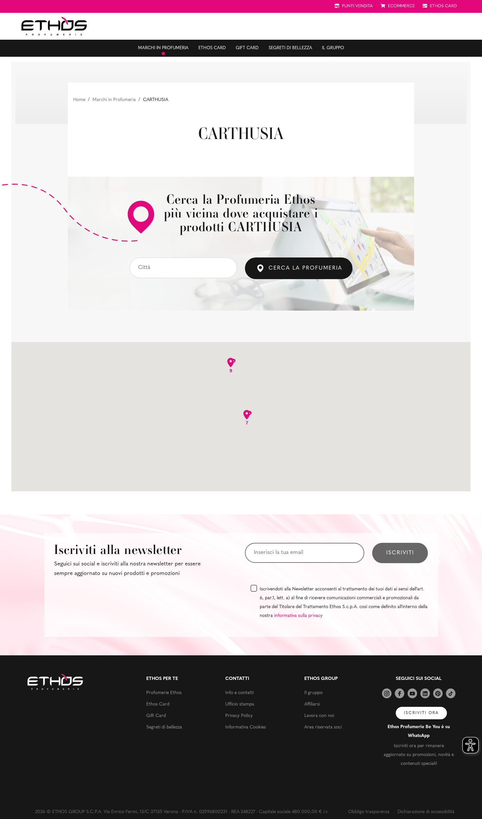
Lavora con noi (319, 715)
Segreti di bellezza (290, 48)
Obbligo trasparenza (369, 811)
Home (79, 99)
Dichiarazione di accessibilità (425, 811)
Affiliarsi (312, 704)
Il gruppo (333, 48)
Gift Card (247, 48)
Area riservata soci (323, 727)
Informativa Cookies (245, 727)
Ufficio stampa (239, 704)
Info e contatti (239, 692)
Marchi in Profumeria (114, 99)
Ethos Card (212, 48)
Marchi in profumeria (163, 48)
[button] (234, 391)
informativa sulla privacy (298, 615)
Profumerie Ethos (164, 692)
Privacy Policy (239, 715)
